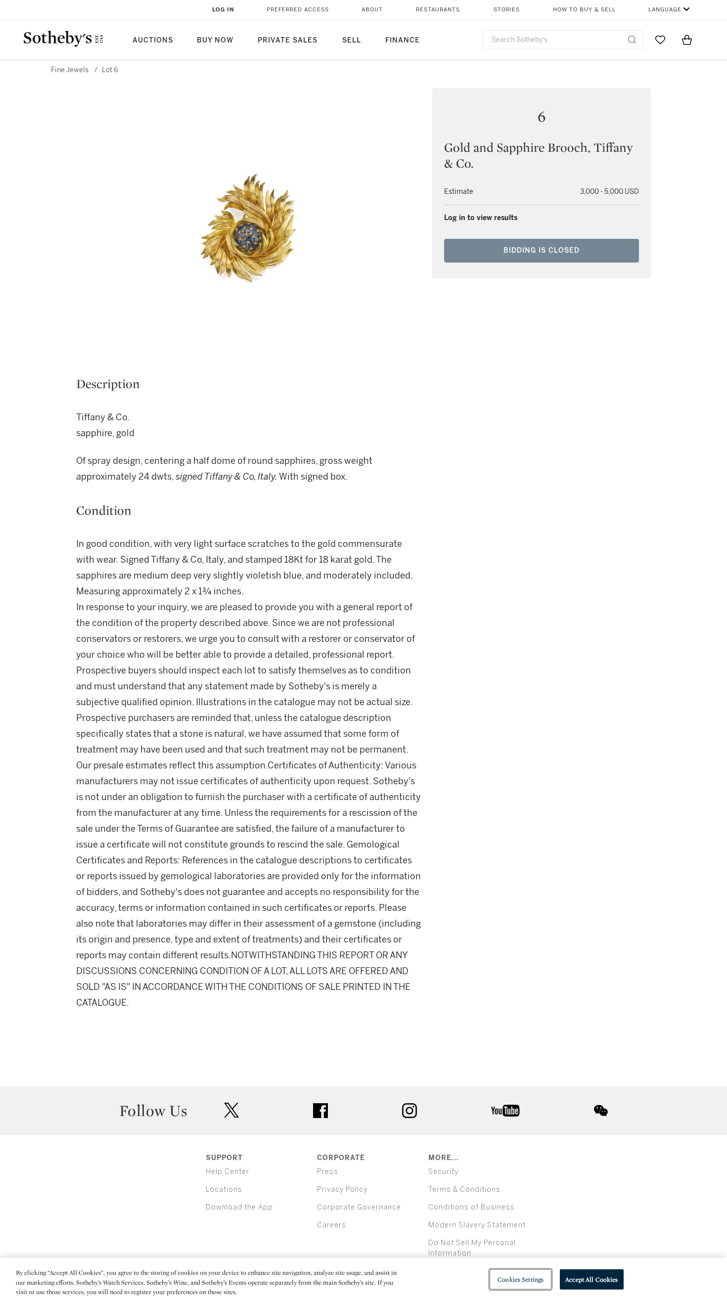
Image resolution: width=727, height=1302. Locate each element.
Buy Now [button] (215, 40)
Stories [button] (507, 9)
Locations (224, 1189)
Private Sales (288, 40)
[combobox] (563, 39)
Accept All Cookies (591, 1279)
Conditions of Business (471, 1207)
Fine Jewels (70, 70)
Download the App (239, 1207)
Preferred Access (298, 9)
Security (443, 1171)
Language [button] (665, 9)
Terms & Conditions (464, 1189)
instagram (409, 1110)
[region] (363, 1280)
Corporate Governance (359, 1207)
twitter (231, 1110)
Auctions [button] (153, 40)
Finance (402, 40)
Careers (331, 1225)
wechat (601, 1111)
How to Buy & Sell (584, 9)
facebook (320, 1110)
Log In (223, 9)
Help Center (227, 1171)
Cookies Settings (521, 1279)
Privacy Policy (342, 1189)
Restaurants (438, 9)
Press (327, 1171)
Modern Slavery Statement (477, 1225)
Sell (351, 40)
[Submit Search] (632, 40)
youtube (505, 1111)
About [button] (372, 9)
